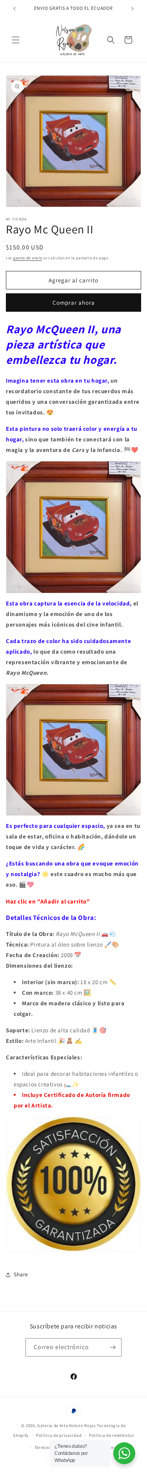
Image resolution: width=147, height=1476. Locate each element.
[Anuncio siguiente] (132, 8)
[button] (15, 40)
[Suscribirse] (112, 1347)
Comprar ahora (74, 302)
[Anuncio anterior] (14, 8)
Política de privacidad (59, 1435)
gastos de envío (27, 257)
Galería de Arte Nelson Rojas (66, 1425)
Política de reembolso (111, 1435)
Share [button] (21, 1274)
